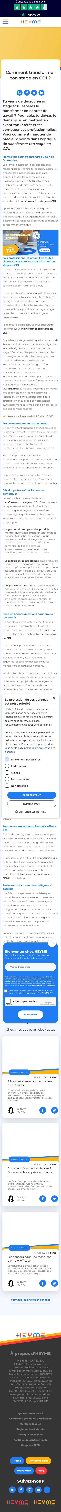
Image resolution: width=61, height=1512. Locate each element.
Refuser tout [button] (31, 803)
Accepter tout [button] (32, 794)
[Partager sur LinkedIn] (41, 93)
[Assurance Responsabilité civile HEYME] (30, 243)
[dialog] (30, 756)
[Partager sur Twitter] (34, 93)
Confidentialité (44, 1004)
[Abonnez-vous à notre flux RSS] (20, 93)
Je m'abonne (30, 1014)
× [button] (54, 698)
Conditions (52, 1004)
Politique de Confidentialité (43, 985)
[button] (4, 22)
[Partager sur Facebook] (27, 93)
